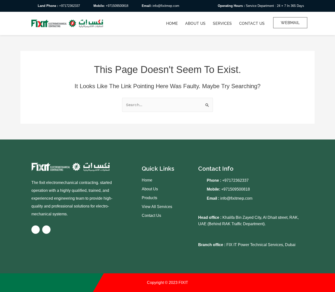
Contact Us (252, 23)
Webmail (290, 22)
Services (222, 23)
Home (172, 23)
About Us (195, 23)
